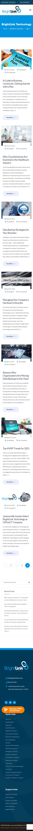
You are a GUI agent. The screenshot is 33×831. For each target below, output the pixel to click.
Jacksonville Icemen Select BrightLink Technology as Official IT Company (16, 519)
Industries (8, 725)
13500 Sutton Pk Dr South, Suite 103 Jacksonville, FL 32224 (18, 688)
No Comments (11, 72)
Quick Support (10, 797)
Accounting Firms (10, 740)
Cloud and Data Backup (12, 745)
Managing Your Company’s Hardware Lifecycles (16, 301)
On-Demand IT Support (12, 757)
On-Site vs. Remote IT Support (14, 778)
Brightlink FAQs (10, 809)
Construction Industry (12, 734)
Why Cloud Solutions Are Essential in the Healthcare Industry (16, 159)
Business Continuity (11, 754)
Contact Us (9, 769)
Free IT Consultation (12, 803)
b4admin (23, 70)
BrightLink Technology (16, 28)
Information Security (11, 748)
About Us (8, 719)
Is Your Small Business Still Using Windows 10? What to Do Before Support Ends (16, 621)
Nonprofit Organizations (12, 737)
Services (8, 743)
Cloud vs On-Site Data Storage (14, 766)
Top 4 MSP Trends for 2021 (16, 448)
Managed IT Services (12, 751)
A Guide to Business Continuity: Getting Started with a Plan (16, 83)
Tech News (9, 763)
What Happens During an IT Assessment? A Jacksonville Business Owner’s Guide (16, 599)
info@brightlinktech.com (15, 678)
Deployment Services (12, 760)
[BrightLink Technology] (11, 10)
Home (5, 28)
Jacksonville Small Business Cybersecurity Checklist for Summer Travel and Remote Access (16, 613)
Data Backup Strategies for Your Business (16, 231)
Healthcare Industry (11, 731)
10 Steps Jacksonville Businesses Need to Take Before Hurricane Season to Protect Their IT (16, 628)
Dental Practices (10, 728)
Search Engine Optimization (18, 828)
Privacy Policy (4, 828)
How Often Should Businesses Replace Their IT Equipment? (15, 605)
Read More (9, 117)
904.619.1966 (12, 682)
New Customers (10, 806)
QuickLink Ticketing (11, 794)
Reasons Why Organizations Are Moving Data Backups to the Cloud (16, 375)
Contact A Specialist (11, 800)
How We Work (10, 722)
